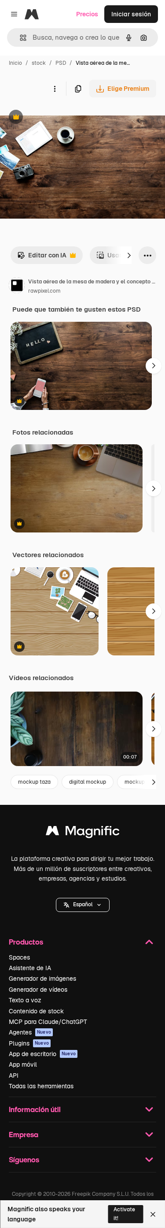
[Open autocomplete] (19, 37)
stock (39, 63)
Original (56, 118)
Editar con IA (41, 257)
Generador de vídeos (38, 990)
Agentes (30, 1032)
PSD (60, 63)
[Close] (153, 1214)
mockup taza (34, 781)
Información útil (35, 1109)
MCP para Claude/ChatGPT (48, 1022)
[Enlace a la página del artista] (17, 286)
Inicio (15, 63)
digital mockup (87, 781)
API (13, 1075)
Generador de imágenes (42, 978)
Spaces (19, 957)
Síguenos (24, 1159)
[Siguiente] (129, 255)
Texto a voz (25, 1000)
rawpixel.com (44, 290)
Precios (87, 14)
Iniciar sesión (131, 14)
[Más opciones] (54, 88)
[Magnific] (83, 833)
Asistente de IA (30, 968)
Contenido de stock (36, 1011)
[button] (83, 905)
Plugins (29, 1043)
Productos (26, 941)
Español (82, 904)
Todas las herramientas (41, 1086)
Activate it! (124, 1213)
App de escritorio (42, 1054)
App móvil (23, 1064)
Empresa (23, 1134)
